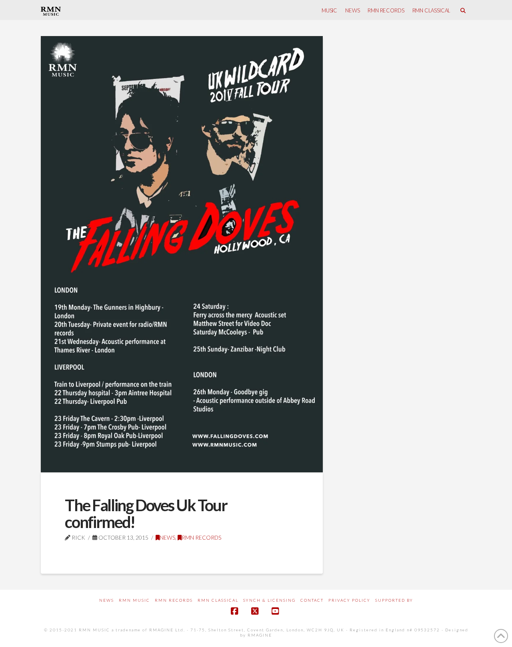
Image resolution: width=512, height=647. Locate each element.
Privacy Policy (349, 600)
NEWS (167, 537)
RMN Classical (218, 600)
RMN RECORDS (201, 537)
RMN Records (174, 600)
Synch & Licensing (269, 600)
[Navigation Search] (462, 10)
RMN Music (134, 600)
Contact (312, 600)
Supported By (394, 600)
